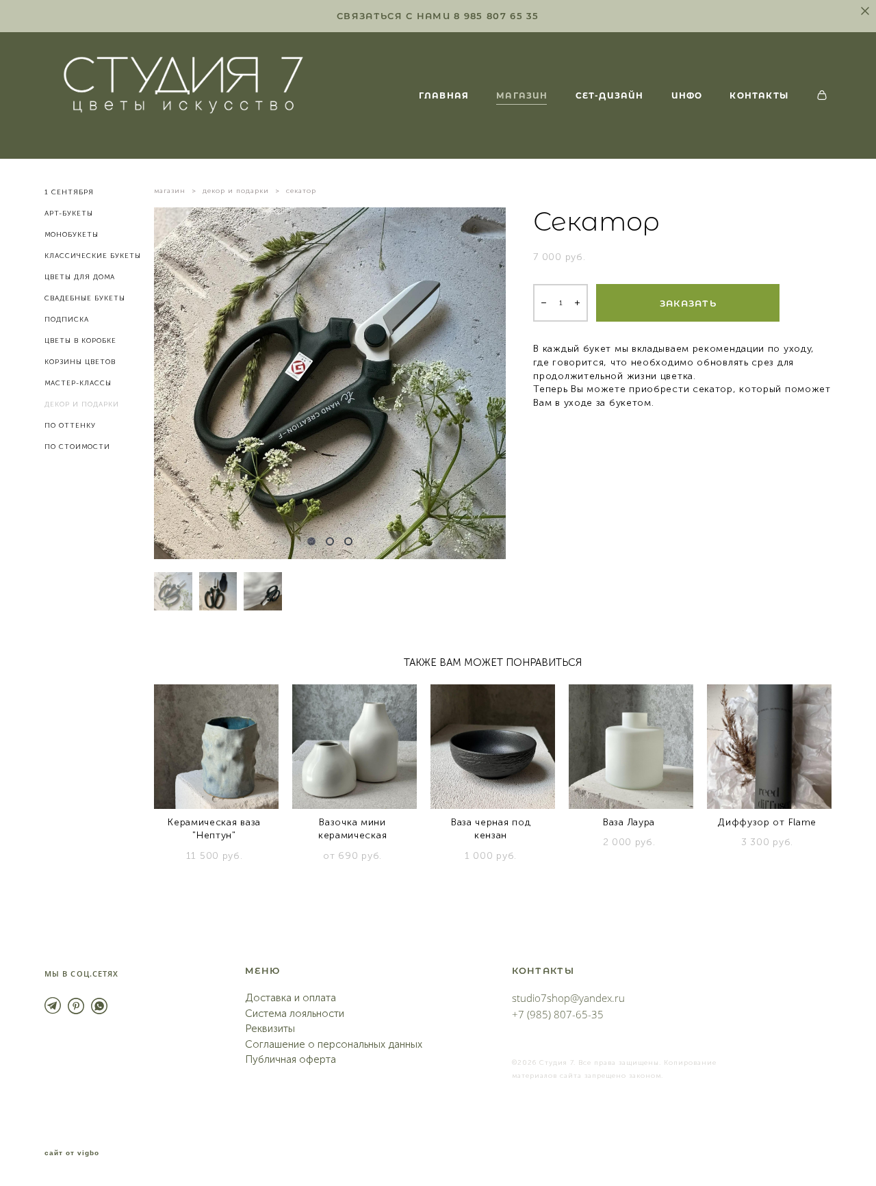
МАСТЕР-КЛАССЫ (78, 383)
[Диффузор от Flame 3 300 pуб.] (769, 746)
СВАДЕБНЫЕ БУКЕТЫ (84, 298)
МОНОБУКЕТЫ (71, 235)
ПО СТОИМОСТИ (77, 447)
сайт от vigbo (71, 1153)
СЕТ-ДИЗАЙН (610, 95)
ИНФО (687, 95)
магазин (169, 191)
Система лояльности (294, 1013)
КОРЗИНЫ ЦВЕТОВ (80, 362)
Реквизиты (270, 1028)
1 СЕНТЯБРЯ (69, 192)
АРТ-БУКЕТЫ (68, 213)
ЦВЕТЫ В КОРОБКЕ (80, 341)
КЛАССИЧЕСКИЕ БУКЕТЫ (92, 256)
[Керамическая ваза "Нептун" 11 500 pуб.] (216, 746)
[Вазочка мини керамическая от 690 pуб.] (354, 746)
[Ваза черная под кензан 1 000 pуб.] (492, 746)
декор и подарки (236, 191)
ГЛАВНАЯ (444, 95)
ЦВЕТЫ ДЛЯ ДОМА (79, 277)
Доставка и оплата (290, 998)
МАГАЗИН (522, 95)
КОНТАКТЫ (759, 95)
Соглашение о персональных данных (333, 1044)
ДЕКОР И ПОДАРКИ (81, 404)
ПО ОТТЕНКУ (70, 426)
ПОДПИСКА (66, 319)
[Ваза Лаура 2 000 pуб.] (631, 746)
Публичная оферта (290, 1059)
